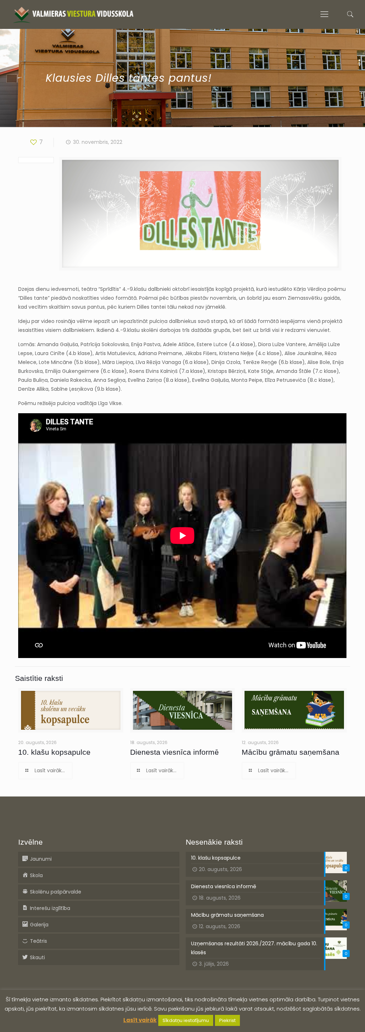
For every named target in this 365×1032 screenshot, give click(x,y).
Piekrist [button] (227, 1020)
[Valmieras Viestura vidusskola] (73, 14)
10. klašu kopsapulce (54, 752)
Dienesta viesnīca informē (174, 752)
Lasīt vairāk (139, 1020)
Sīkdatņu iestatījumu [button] (186, 1020)
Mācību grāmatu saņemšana (290, 752)
